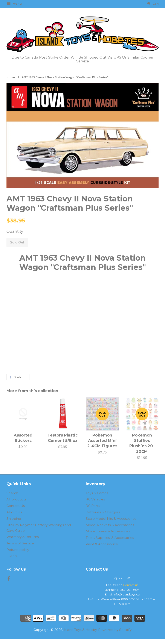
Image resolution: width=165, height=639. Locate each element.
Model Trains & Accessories (108, 531)
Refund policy (17, 550)
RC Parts (93, 506)
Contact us (130, 585)
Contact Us (15, 506)
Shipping (13, 519)
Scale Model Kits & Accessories (111, 519)
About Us (14, 512)
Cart (155, 4)
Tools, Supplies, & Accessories (110, 538)
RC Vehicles (95, 499)
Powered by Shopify (114, 630)
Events (11, 556)
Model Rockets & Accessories (110, 525)
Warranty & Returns (22, 537)
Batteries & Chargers (103, 512)
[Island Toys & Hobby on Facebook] (8, 579)
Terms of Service (20, 543)
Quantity (14, 231)
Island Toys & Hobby (80, 630)
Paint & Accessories (102, 544)
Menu (17, 4)
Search (12, 493)
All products (16, 499)
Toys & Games (97, 493)
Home (10, 77)
